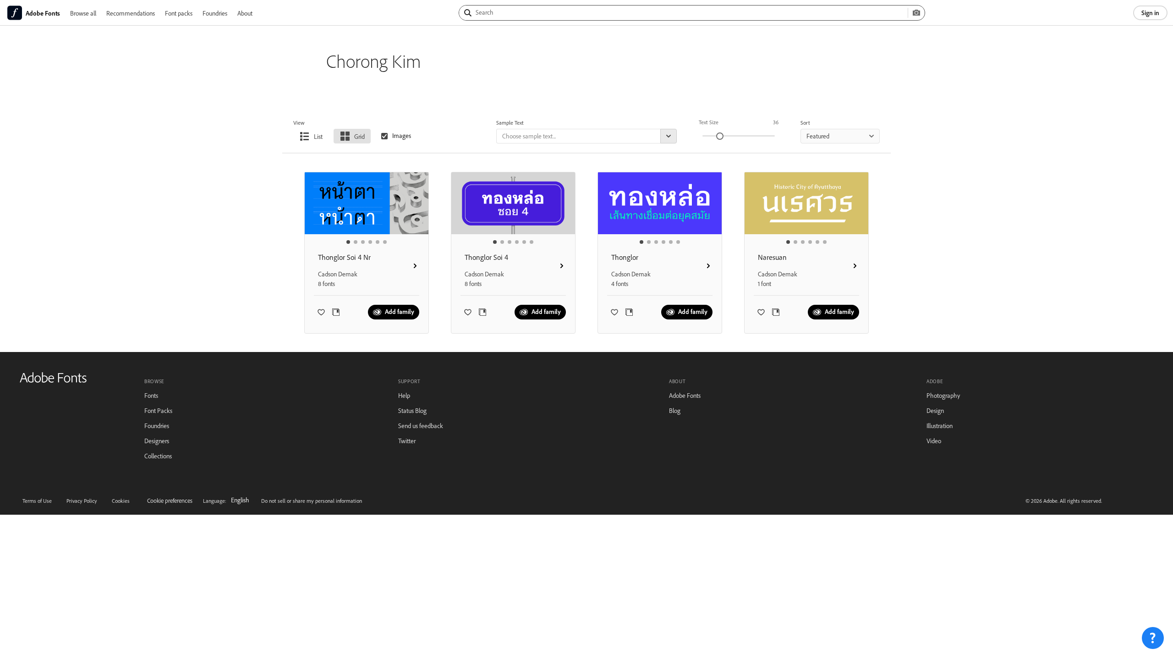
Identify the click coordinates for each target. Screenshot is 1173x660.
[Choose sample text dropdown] (668, 136)
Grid (359, 136)
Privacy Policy (81, 500)
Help (404, 395)
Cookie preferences (169, 500)
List (318, 136)
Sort (805, 122)
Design (935, 410)
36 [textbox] (775, 122)
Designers (156, 441)
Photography (943, 395)
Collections (158, 456)
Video (933, 441)
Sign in (1150, 12)
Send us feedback (420, 425)
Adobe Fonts (685, 395)
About (244, 13)
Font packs (178, 13)
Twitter (407, 441)
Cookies (121, 500)
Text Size (708, 122)
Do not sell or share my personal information (311, 500)
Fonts (151, 395)
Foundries (215, 13)
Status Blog (412, 410)
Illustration (939, 425)
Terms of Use (37, 500)
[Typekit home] (53, 381)
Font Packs (158, 410)
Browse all (83, 13)
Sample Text (510, 122)
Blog (674, 410)
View (299, 122)
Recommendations (130, 13)
